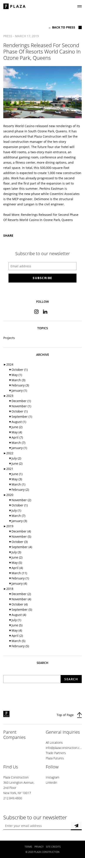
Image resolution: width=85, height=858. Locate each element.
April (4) (15, 568)
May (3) (15, 479)
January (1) (17, 390)
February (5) (18, 646)
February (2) (18, 489)
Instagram (52, 777)
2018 (8, 589)
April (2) (15, 636)
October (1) (18, 369)
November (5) (19, 536)
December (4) (19, 531)
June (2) (15, 427)
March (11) (17, 573)
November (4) (19, 599)
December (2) (19, 594)
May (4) (15, 432)
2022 (8, 453)
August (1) (17, 422)
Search (71, 679)
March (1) (16, 484)
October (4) (18, 604)
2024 (8, 364)
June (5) (15, 625)
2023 (8, 396)
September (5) (20, 609)
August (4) (17, 615)
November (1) (19, 406)
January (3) (17, 521)
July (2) (14, 458)
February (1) (18, 578)
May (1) (15, 375)
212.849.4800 (12, 798)
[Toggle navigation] (79, 6)
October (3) (18, 542)
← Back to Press (61, 27)
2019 (8, 526)
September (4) (20, 547)
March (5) (16, 641)
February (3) (18, 385)
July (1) (14, 510)
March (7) (16, 443)
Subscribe (42, 278)
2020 (8, 495)
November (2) (19, 500)
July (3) (14, 552)
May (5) (15, 562)
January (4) (17, 583)
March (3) (16, 380)
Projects (9, 338)
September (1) (20, 416)
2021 (8, 469)
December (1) (19, 401)
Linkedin (51, 782)
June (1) (15, 474)
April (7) (15, 437)
